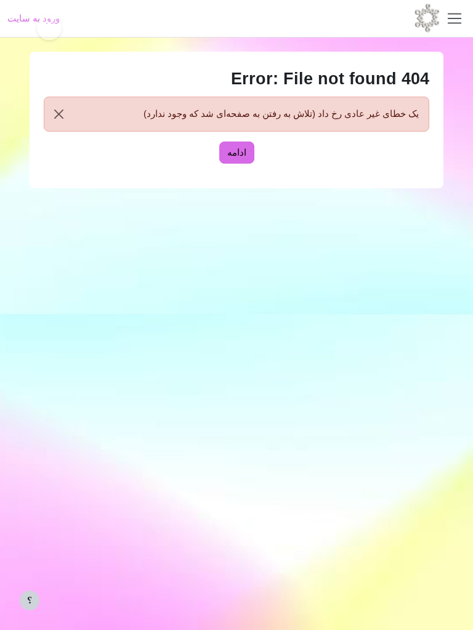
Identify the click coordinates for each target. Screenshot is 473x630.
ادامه (236, 152)
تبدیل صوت (49, 27)
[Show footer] (29, 600)
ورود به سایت (33, 18)
